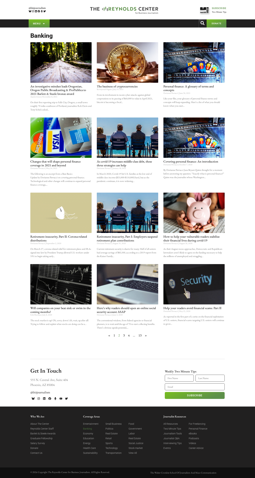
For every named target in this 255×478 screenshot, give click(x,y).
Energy (87, 443)
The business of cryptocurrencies (117, 86)
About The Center (39, 423)
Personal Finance (198, 428)
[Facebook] (38, 11)
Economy (88, 433)
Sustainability (90, 453)
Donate (34, 448)
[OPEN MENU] (43, 23)
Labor (132, 433)
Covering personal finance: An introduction (190, 161)
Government (135, 428)
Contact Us (36, 453)
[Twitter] (44, 11)
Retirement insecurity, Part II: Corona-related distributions (58, 238)
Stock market (136, 448)
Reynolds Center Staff (42, 428)
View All (133, 453)
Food (131, 423)
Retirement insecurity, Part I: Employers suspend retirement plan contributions (127, 238)
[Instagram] (33, 11)
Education (88, 438)
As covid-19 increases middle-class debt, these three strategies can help (124, 163)
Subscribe (194, 395)
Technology (111, 448)
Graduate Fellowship (41, 438)
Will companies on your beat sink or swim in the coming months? (60, 310)
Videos (192, 443)
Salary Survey (37, 443)
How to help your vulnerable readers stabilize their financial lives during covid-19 (191, 238)
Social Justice (136, 443)
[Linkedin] (36, 11)
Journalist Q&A (171, 438)
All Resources (170, 423)
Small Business (113, 423)
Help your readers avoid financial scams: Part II (192, 308)
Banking (87, 428)
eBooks (193, 433)
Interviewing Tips (172, 443)
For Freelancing (197, 423)
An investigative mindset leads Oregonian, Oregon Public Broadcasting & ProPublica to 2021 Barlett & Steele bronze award (58, 90)
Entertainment (91, 423)
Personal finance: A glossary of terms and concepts (188, 88)
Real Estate (111, 433)
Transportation (113, 453)
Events (167, 448)
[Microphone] (41, 11)
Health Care (89, 448)
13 (140, 335)
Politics (109, 428)
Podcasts (194, 438)
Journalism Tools (172, 433)
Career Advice (196, 448)
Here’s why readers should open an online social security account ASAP (126, 310)
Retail (108, 438)
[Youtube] (61, 398)
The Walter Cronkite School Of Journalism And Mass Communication (183, 472)
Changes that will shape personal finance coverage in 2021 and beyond (55, 163)
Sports (109, 443)
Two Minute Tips (172, 428)
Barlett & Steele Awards (43, 433)
